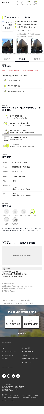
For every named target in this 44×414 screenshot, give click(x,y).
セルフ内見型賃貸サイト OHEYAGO (13, 300)
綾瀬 (19, 274)
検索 (18, 4)
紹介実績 (5, 359)
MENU (40, 4)
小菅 (28, 27)
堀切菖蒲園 (13, 276)
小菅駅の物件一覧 (13, 80)
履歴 (22, 4)
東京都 (28, 300)
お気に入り (28, 3)
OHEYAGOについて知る (9, 351)
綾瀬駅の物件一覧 (13, 86)
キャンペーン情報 (7, 355)
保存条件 (35, 3)
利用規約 (24, 355)
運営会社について (27, 362)
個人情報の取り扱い (28, 351)
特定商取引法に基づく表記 (30, 359)
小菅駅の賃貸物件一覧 (10, 303)
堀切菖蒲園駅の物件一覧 (16, 91)
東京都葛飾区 (22, 21)
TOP (3, 348)
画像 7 (40, 51)
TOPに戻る (22, 333)
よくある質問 (26, 348)
